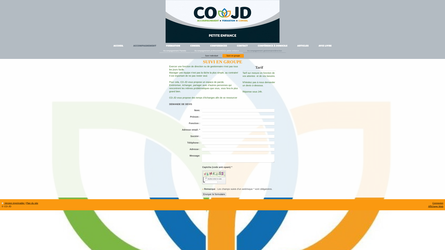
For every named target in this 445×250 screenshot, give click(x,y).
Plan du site (32, 203)
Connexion (437, 203)
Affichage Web (435, 206)
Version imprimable (14, 203)
